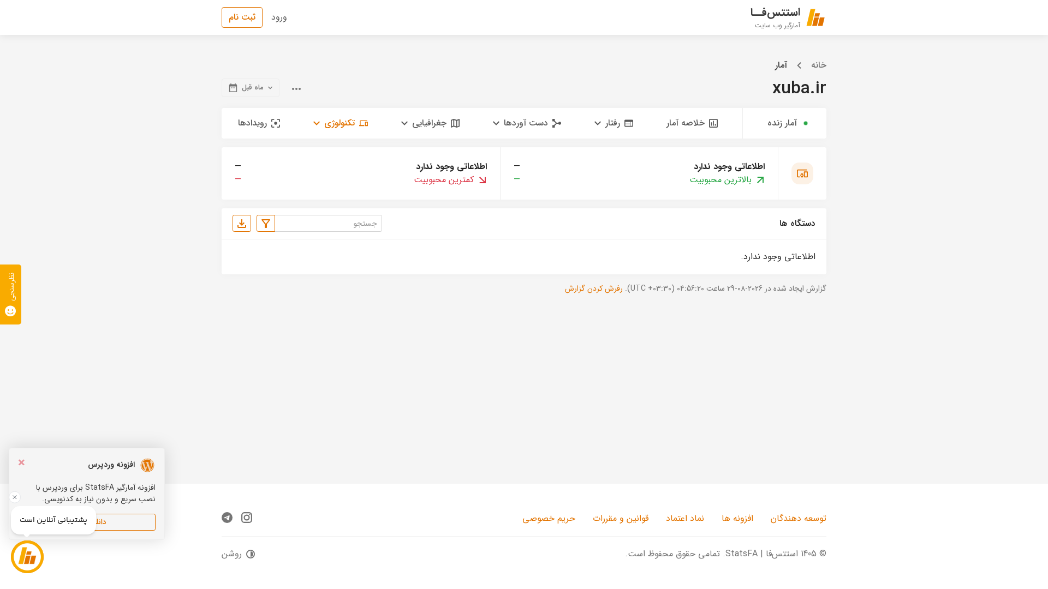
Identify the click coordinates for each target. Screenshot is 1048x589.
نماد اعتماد (685, 518)
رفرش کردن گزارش (594, 288)
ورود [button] (279, 17)
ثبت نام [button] (242, 17)
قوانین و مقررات (620, 518)
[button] (614, 123)
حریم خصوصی (548, 518)
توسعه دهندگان (798, 518)
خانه (818, 65)
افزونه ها (737, 518)
